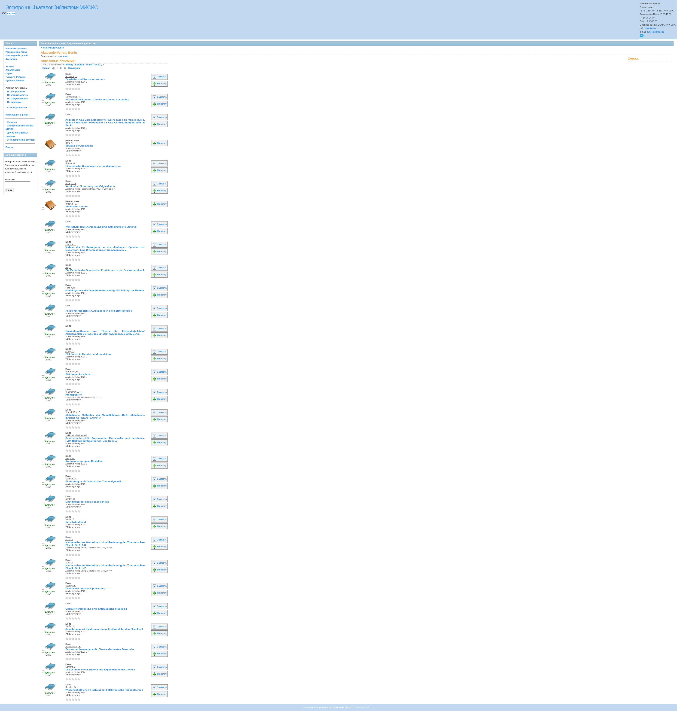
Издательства (12, 70)
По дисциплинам (16, 91)
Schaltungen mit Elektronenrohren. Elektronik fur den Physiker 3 (104, 629)
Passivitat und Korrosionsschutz (85, 79)
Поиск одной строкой (16, 55)
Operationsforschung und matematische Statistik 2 (96, 608)
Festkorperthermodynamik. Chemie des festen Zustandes (100, 649)
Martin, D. (70, 519)
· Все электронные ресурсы (20, 140)
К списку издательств (52, 48)
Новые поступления (16, 48)
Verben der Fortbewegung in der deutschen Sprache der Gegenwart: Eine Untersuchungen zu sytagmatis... (105, 248)
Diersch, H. (70, 244)
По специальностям (17, 95)
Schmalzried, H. (73, 97)
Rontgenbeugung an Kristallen (84, 461)
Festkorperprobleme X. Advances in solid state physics (98, 310)
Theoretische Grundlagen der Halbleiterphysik (93, 166)
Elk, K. (68, 267)
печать (97, 64)
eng (9, 13)
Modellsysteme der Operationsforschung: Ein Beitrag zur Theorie (104, 290)
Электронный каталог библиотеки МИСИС (51, 7)
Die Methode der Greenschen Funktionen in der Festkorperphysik (105, 270)
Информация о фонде (17, 115)
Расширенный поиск (16, 52)
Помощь (9, 147)
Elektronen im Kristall (78, 374)
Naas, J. (69, 539)
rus (13, 13)
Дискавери (11, 59)
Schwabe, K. (71, 76)
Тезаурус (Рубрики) (15, 77)
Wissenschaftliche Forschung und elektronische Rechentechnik (104, 689)
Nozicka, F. (70, 586)
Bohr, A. (69, 143)
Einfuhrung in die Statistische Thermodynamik (93, 481)
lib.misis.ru (650, 28)
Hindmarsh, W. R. (73, 392)
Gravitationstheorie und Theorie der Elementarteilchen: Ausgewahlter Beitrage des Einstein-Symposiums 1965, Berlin (105, 332)
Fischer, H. (70, 288)
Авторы (9, 66)
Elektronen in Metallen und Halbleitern (88, 354)
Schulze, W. (71, 687)
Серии (8, 73)
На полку (162, 83)
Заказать (162, 76)
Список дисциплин (17, 107)
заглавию (63, 56)
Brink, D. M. (70, 183)
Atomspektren (73, 394)
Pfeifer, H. (70, 626)
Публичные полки (14, 80)
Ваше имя (10, 179)
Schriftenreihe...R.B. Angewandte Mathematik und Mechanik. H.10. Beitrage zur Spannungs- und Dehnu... (105, 439)
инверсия (79, 64)
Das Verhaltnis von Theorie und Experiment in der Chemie (100, 669)
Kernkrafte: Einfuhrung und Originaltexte (90, 186)
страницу (68, 64)
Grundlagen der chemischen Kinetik (87, 501)
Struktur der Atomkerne (79, 145)
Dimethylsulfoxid (75, 522)
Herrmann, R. (71, 371)
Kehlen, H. (70, 499)
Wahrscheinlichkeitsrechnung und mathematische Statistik (100, 226)
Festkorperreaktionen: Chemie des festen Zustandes (97, 99)
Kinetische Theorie (76, 206)
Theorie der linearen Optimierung (85, 588)
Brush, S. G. (71, 204)
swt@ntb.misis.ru (655, 32)
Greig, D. (69, 351)
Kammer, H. (71, 479)
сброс (89, 64)
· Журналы (11, 122)
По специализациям (17, 98)
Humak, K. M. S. (73, 412)
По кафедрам (14, 102)
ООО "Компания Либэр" (339, 707)
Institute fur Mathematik (76, 435)
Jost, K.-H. (70, 458)
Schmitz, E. (70, 667)
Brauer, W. (70, 163)
